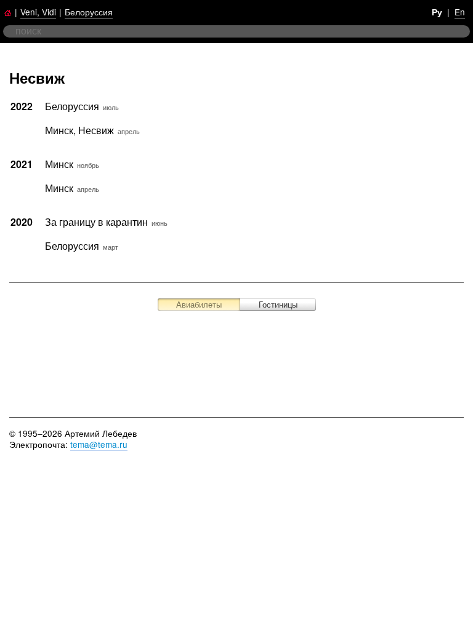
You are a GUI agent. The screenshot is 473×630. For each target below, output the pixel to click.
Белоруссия (89, 12)
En (460, 12)
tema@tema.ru (98, 444)
